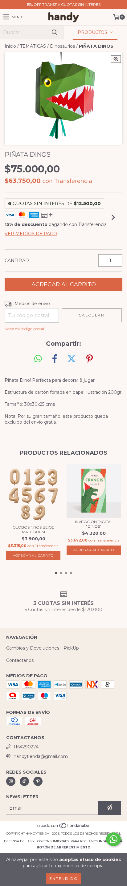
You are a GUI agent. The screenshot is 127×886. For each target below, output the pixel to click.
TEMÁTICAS (33, 46)
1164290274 (26, 747)
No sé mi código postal (24, 328)
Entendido (63, 878)
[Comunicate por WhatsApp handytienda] (113, 839)
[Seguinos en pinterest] (38, 781)
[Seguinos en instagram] (10, 781)
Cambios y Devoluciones (32, 648)
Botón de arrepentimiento (63, 847)
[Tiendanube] (64, 827)
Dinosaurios (62, 46)
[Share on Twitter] (71, 359)
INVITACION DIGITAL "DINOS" (94, 524)
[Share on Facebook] (54, 359)
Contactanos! (20, 660)
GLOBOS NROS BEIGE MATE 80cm (33, 529)
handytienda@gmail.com (41, 756)
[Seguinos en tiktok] (24, 781)
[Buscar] (54, 32)
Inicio (10, 46)
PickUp (71, 648)
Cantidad (17, 260)
